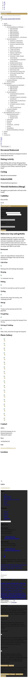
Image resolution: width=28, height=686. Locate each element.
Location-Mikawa (12, 80)
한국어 (23, 593)
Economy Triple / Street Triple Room (17, 57)
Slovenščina (13, 597)
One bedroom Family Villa (17, 71)
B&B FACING (13, 88)
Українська (18, 593)
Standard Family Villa (16, 76)
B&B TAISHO (13, 30)
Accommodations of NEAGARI (15, 85)
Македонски (19, 586)
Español (12, 585)
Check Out (4, 214)
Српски (3, 597)
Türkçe (10, 593)
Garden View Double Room (18, 100)
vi (4, 9)
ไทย (13, 593)
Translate (14, 602)
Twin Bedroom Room (16, 64)
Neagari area (14, 117)
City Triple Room (15, 54)
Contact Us (7, 135)
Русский (13, 595)
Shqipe (7, 597)
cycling (9, 126)
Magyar (9, 590)
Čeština (3, 590)
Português (4, 595)
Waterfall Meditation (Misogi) (15, 130)
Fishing (9, 123)
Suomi (24, 585)
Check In (3, 213)
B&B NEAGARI (14, 87)
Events (6, 131)
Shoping (9, 121)
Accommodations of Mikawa (15, 27)
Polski (9, 595)
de (4, 2)
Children (3, 223)
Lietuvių (7, 586)
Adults (2, 216)
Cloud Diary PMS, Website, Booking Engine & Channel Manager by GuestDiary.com (14, 565)
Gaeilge (3, 586)
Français (6, 515)
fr (4, 5)
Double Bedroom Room (17, 68)
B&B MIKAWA (14, 28)
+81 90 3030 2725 (10, 536)
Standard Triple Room (16, 42)
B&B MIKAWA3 (14, 32)
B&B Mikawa (7, 25)
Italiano (9, 592)
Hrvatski (14, 590)
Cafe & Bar (10, 119)
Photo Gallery (11, 82)
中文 (24, 597)
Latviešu (12, 586)
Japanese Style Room (16, 47)
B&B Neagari (8, 83)
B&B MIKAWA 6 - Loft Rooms (18, 37)
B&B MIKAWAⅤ (14, 35)
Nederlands (4, 593)
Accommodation (11, 39)
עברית (12, 592)
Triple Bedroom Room (16, 66)
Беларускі (23, 588)
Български (16, 588)
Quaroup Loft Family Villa (17, 78)
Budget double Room (16, 63)
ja (4, 7)
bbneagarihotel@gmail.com (12, 550)
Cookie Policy (10, 568)
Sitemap (3, 568)
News (5, 133)
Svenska (23, 595)
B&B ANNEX (13, 90)
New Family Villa (14, 70)
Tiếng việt (7, 518)
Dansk (2, 585)
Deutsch (6, 511)
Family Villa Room (15, 51)
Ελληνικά (7, 585)
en (4, 4)
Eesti (16, 585)
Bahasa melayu (5, 588)
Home (5, 23)
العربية (20, 585)
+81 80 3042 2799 (10, 548)
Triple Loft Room (15, 49)
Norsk (21, 592)
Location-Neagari (12, 109)
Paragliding (10, 128)
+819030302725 (5, 488)
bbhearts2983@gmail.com (8, 448)
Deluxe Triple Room (16, 52)
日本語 (5, 516)
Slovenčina (20, 597)
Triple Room (13, 102)
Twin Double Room (15, 107)
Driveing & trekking (13, 124)
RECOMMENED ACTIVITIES (12, 112)
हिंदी (6, 590)
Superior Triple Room (16, 40)
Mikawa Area (14, 116)
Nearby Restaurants (13, 114)
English (6, 513)
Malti (11, 588)
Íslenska (17, 592)
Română (18, 595)
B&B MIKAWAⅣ (14, 34)
